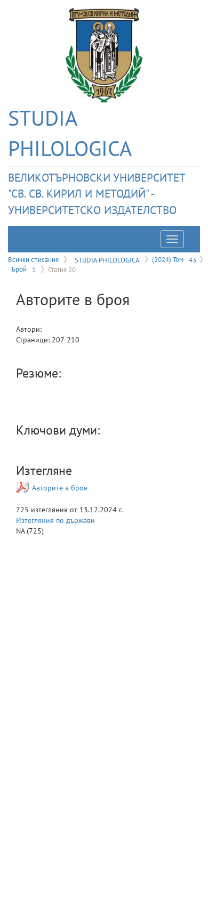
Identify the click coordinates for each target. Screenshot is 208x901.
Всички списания (33, 259)
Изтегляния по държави (55, 520)
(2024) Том (174, 259)
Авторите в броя (59, 488)
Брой (24, 269)
